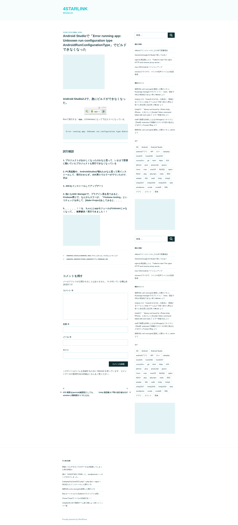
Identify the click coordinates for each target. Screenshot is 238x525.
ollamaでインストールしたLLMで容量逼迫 (151, 50)
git (148, 160)
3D (137, 147)
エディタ (99, 255)
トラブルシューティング (110, 255)
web (171, 183)
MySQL (162, 169)
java (146, 165)
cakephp (166, 152)
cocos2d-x (140, 160)
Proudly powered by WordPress (74, 519)
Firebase (101, 259)
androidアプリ (91, 259)
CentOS (139, 156)
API (151, 152)
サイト (66, 350)
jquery (164, 165)
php (145, 174)
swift (153, 178)
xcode (150, 187)
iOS (167, 160)
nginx (170, 169)
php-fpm (153, 174)
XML (166, 187)
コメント (68, 290)
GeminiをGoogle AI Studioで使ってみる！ (151, 55)
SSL (146, 178)
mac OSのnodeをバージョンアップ (148, 67)
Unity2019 (162, 183)
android (69, 255)
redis (162, 174)
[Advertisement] (84, 71)
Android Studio (80, 259)
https (161, 160)
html (154, 160)
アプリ (93, 255)
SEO (168, 174)
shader (139, 178)
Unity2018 (151, 183)
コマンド (148, 192)
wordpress (140, 187)
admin (80, 32)
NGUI (138, 174)
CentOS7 (159, 156)
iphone (138, 165)
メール (67, 337)
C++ (158, 152)
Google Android (80, 255)
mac (145, 169)
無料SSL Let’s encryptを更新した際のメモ (151, 89)
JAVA (89, 255)
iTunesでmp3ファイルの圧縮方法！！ (77, 498)
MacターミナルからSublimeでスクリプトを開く (81, 494)
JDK (106, 259)
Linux (138, 169)
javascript (155, 165)
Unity (160, 178)
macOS (153, 169)
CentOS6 (149, 156)
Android (69, 259)
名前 (66, 324)
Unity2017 (140, 183)
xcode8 (158, 187)
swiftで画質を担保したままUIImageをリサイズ (153, 119)
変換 (156, 192)
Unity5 (167, 178)
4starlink (75, 8)
